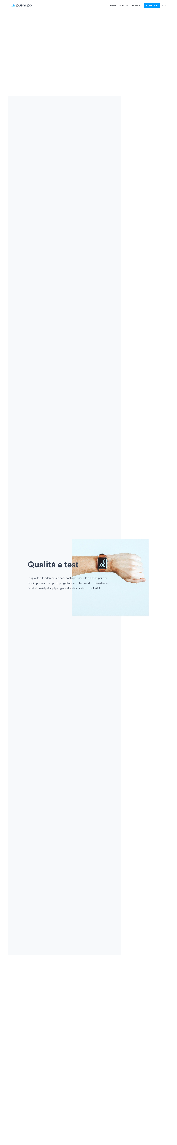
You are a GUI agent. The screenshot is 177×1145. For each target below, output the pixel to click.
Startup (123, 5)
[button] (163, 6)
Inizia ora (151, 5)
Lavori (112, 5)
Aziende (136, 5)
